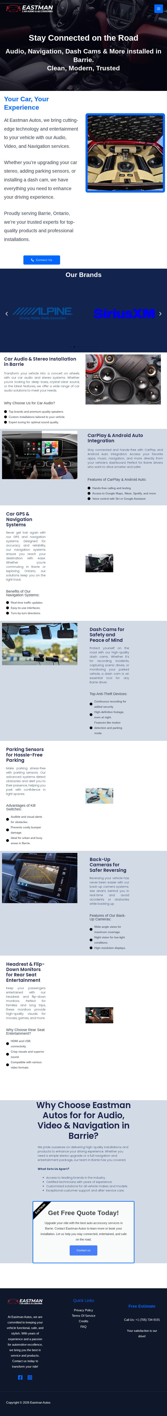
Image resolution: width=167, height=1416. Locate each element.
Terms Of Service (83, 1315)
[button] (6, 313)
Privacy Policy (83, 1310)
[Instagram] (29, 1377)
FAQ (83, 1326)
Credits (83, 1321)
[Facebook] (20, 1377)
